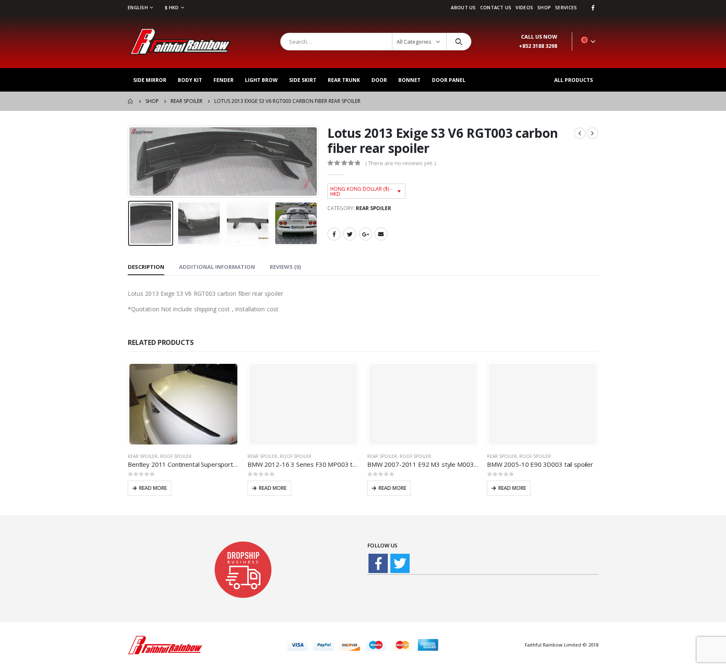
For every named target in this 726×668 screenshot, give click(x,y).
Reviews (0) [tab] (285, 267)
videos (524, 7)
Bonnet (409, 80)
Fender (223, 80)
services (566, 7)
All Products (573, 80)
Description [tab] (146, 267)
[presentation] (130, 161)
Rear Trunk (344, 80)
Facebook (334, 234)
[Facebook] (592, 7)
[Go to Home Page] (131, 101)
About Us (463, 7)
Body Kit (190, 80)
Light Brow (261, 80)
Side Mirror (149, 80)
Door (379, 80)
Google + (365, 234)
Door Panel (449, 80)
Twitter (349, 234)
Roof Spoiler (176, 456)
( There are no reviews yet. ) (400, 163)
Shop (544, 7)
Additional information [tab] (217, 267)
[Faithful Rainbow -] (180, 41)
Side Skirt (302, 80)
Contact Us (496, 7)
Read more (153, 488)
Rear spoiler (373, 208)
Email (381, 234)
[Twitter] (400, 563)
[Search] (459, 41)
